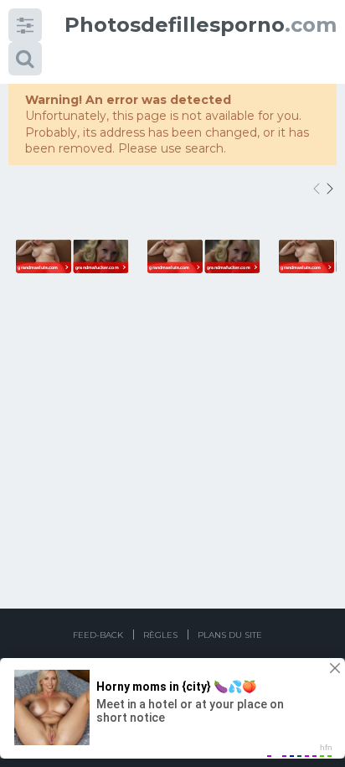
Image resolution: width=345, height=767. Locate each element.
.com (200, 25)
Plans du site (230, 635)
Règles (160, 635)
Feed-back (98, 635)
